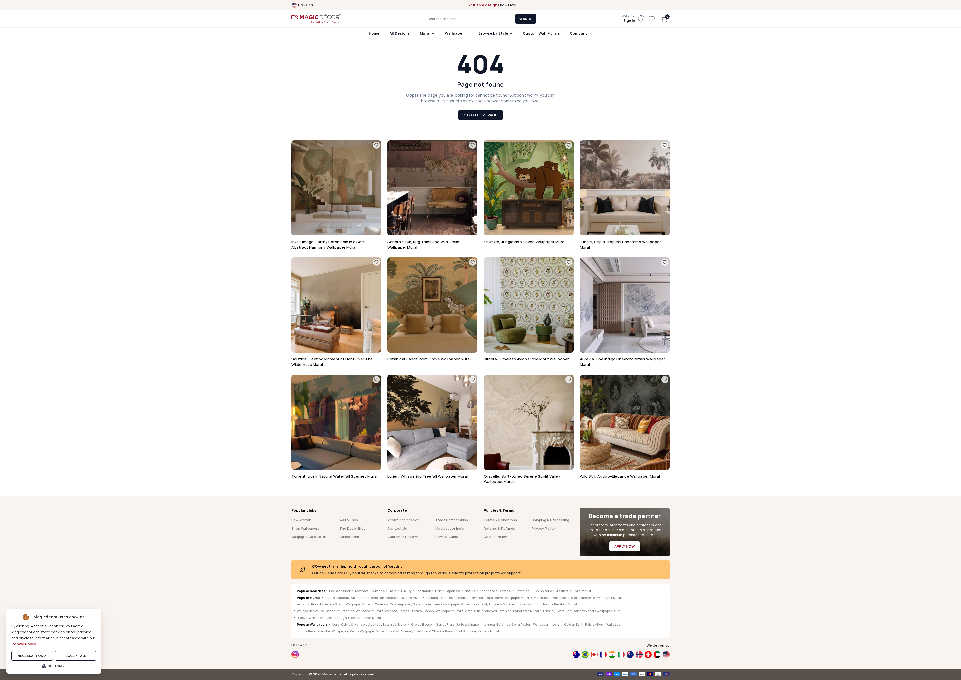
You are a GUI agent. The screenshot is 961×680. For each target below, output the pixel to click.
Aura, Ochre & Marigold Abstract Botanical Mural (369, 624)
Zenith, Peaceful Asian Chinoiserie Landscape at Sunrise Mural (373, 598)
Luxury (406, 591)
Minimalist (583, 591)
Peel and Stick (340, 591)
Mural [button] (425, 33)
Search (525, 19)
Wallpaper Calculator (309, 536)
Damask (505, 591)
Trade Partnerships (451, 520)
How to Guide (446, 536)
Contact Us (397, 528)
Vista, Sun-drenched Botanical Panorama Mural (502, 611)
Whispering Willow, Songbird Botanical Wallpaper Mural (339, 611)
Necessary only (32, 655)
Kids (438, 591)
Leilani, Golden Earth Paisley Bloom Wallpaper (587, 624)
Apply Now (624, 546)
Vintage (378, 591)
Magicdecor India (449, 528)
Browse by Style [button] (493, 33)
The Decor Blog (352, 528)
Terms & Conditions (500, 520)
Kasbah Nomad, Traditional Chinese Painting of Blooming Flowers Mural (444, 631)
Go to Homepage (480, 115)
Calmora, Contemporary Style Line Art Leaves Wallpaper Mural (422, 604)
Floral (393, 591)
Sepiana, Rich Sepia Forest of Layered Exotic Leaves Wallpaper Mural (478, 598)
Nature (470, 591)
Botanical (523, 591)
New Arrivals (301, 520)
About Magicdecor (403, 520)
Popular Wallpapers (312, 624)
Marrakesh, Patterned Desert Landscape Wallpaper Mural (578, 598)
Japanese (453, 591)
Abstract (361, 591)
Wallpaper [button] (455, 33)
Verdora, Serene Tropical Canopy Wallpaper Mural (423, 611)
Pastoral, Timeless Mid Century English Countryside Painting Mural (525, 604)
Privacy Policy (543, 528)
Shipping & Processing (550, 520)
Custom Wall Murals (541, 33)
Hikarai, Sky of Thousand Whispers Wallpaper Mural (582, 611)
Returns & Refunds (499, 528)
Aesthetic (563, 591)
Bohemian (423, 591)
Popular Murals (309, 598)
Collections (349, 536)
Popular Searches (311, 591)
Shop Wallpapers (305, 528)
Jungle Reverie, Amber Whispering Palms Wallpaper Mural (341, 631)
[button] (628, 19)
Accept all (75, 655)
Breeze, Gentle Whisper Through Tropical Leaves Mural (339, 618)
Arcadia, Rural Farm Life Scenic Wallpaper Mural (334, 604)
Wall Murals (348, 520)
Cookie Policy (23, 644)
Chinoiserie (543, 591)
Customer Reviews (403, 536)
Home (374, 33)
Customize (57, 666)
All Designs (400, 33)
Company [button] (579, 33)
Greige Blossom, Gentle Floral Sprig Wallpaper (445, 624)
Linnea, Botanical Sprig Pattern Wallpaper (516, 624)
